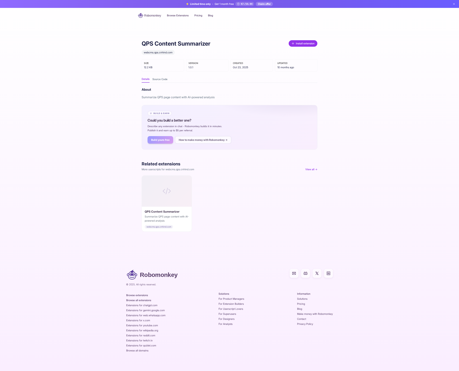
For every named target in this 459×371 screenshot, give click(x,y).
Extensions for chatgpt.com (141, 305)
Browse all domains (137, 350)
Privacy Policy (305, 323)
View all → (311, 169)
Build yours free (160, 139)
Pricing (198, 15)
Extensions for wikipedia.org (142, 330)
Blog (210, 15)
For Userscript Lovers (231, 308)
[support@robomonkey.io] (294, 273)
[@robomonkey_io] (317, 273)
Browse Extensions (178, 15)
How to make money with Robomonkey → (203, 139)
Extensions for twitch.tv (139, 340)
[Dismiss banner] (454, 4)
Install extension (305, 43)
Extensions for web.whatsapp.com (145, 315)
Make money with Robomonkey (315, 313)
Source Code (159, 79)
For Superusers (227, 313)
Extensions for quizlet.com (141, 345)
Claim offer (264, 3)
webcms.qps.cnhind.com (158, 52)
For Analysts (226, 323)
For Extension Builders (231, 303)
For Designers (227, 318)
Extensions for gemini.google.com (145, 310)
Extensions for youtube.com (142, 325)
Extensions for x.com (138, 320)
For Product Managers (231, 298)
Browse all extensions (138, 300)
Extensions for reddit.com (140, 335)
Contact (301, 318)
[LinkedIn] (328, 273)
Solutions (302, 298)
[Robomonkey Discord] (305, 273)
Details (146, 78)
